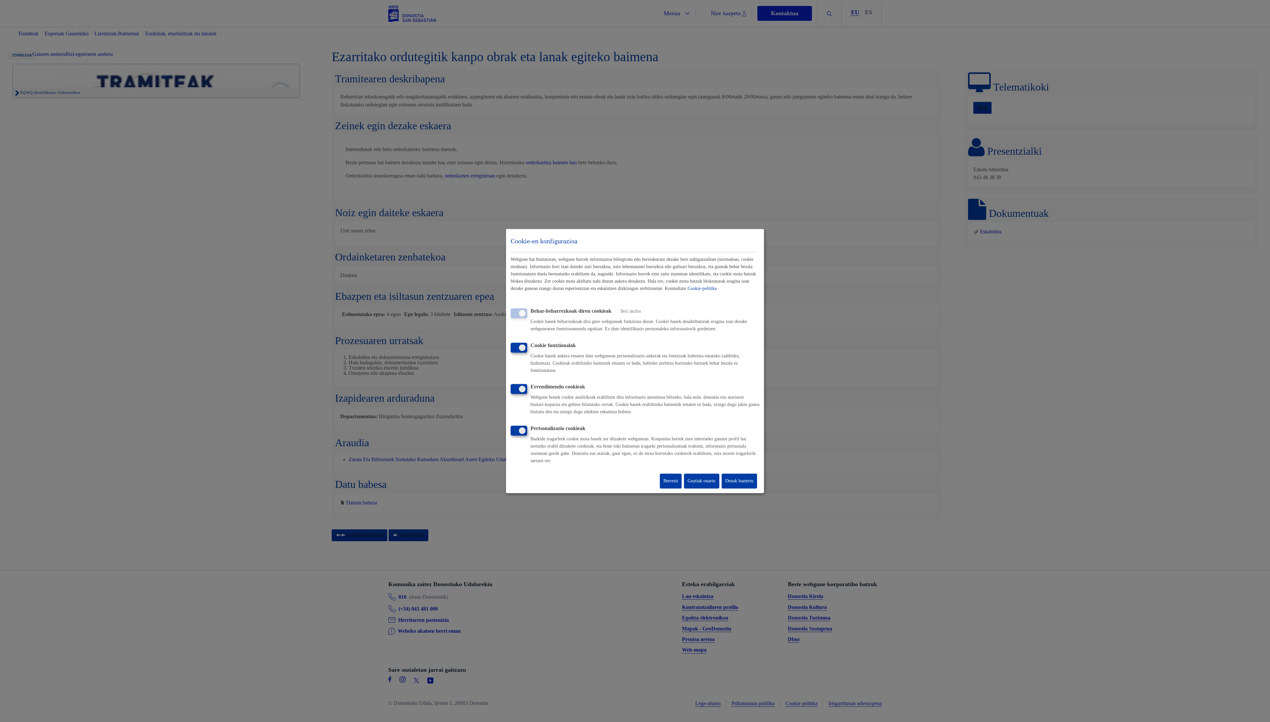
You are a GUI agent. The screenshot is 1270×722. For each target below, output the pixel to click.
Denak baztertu (739, 480)
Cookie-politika (702, 288)
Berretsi (670, 480)
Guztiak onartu (701, 480)
